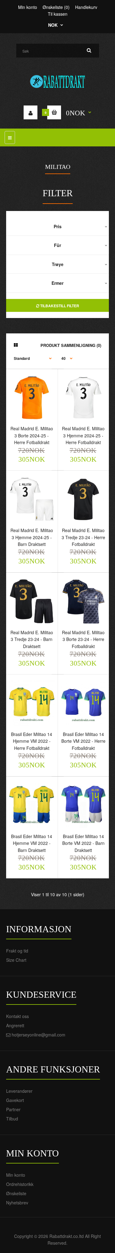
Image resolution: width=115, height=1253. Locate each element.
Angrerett (15, 1025)
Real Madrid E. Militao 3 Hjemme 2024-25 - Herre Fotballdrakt (83, 435)
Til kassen (57, 14)
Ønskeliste (16, 1193)
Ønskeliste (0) (56, 7)
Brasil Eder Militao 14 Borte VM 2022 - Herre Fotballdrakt (83, 741)
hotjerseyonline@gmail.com (38, 1035)
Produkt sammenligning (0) (70, 345)
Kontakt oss (17, 1016)
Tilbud (12, 1119)
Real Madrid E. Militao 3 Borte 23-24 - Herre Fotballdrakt (83, 639)
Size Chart (16, 960)
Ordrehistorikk (19, 1184)
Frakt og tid (17, 951)
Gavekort (15, 1100)
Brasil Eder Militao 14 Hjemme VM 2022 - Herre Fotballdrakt (31, 741)
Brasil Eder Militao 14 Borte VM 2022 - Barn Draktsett (83, 843)
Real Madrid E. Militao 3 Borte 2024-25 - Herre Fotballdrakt (31, 435)
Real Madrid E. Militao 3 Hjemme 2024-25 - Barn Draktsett (31, 537)
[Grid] (16, 344)
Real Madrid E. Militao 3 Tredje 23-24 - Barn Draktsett (31, 639)
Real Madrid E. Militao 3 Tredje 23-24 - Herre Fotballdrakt (83, 537)
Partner (13, 1109)
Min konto (27, 7)
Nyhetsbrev (17, 1202)
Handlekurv (86, 7)
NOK (53, 25)
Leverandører (19, 1091)
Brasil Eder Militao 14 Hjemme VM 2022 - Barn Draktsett (31, 843)
